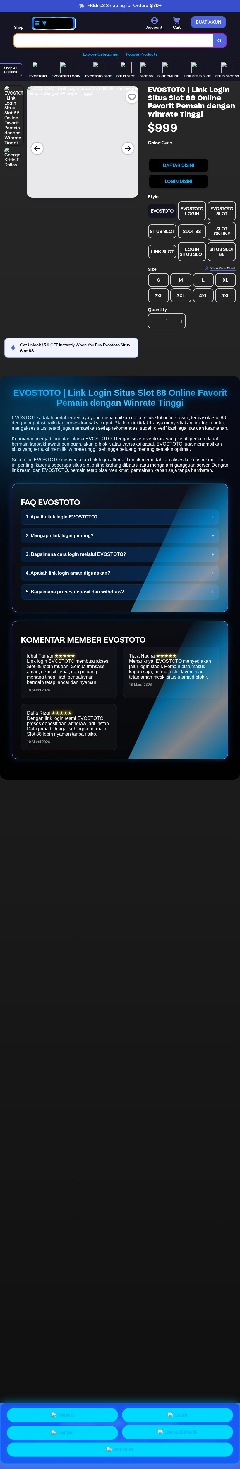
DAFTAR (66, 1431)
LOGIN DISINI (178, 181)
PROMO (66, 1414)
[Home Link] (54, 23)
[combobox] (113, 40)
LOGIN (181, 1413)
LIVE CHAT (123, 1449)
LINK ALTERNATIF (181, 1431)
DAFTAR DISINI (178, 165)
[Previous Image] (37, 148)
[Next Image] (127, 148)
